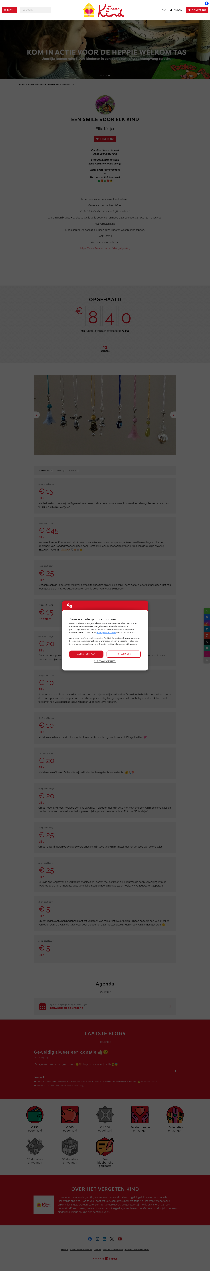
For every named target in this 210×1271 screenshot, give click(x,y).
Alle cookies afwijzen (105, 661)
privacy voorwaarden (106, 632)
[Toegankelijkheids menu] (206, 3)
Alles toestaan (86, 654)
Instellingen (123, 654)
